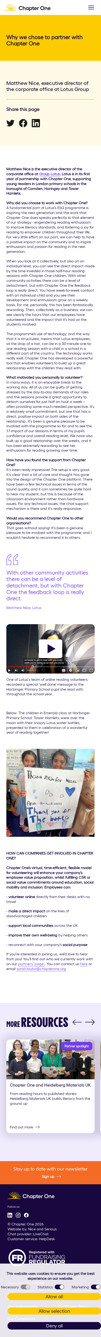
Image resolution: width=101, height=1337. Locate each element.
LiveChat (41, 1234)
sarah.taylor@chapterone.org (41, 969)
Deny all (54, 1325)
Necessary (10, 1287)
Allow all (54, 1296)
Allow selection (54, 1311)
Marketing (80, 1287)
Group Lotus (49, 174)
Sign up (48, 1176)
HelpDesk (47, 1239)
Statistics (45, 1287)
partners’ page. (31, 964)
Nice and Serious (42, 1229)
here (84, 964)
